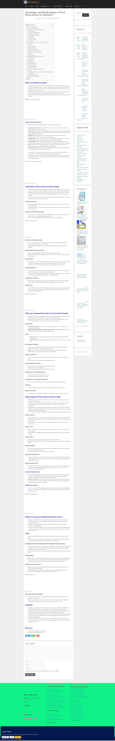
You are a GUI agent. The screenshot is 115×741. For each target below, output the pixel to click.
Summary (28, 77)
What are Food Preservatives (32, 26)
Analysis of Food (42, 631)
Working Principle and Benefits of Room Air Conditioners (81, 275)
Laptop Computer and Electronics (77, 709)
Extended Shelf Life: (32, 31)
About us (31, 6)
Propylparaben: (31, 73)
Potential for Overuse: (32, 67)
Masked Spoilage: (32, 62)
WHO (43, 632)
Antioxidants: (31, 43)
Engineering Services (45, 6)
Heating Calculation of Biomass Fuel (55, 705)
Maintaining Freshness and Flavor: (34, 35)
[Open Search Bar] (83, 6)
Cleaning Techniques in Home (76, 693)
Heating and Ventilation (82, 153)
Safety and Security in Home (83, 172)
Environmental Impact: (32, 64)
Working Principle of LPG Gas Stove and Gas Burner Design (82, 247)
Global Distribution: (32, 38)
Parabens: (30, 53)
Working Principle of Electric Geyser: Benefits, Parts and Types (82, 217)
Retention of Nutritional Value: (34, 33)
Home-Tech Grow (33, 2)
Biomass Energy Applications (53, 714)
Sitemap (25, 712)
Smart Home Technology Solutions (54, 703)
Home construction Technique (76, 704)
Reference (28, 79)
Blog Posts (77, 6)
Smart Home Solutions (57, 6)
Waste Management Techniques (77, 720)
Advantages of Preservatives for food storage (35, 29)
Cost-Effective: (31, 36)
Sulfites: (30, 70)
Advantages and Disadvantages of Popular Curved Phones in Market (82, 232)
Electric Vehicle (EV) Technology (77, 695)
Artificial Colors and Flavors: (33, 74)
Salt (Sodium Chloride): (33, 46)
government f (49, 317)
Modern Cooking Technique (83, 167)
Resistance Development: (33, 63)
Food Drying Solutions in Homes (54, 695)
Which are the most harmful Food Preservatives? (36, 69)
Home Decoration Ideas (82, 159)
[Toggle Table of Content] (51, 25)
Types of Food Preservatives (33, 28)
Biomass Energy (69, 6)
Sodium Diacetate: (32, 54)
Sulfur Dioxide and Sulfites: (33, 49)
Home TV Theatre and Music (76, 707)
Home (26, 6)
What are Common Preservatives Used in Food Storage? (37, 42)
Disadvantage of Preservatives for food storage (35, 56)
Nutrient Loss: (31, 59)
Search (78, 12)
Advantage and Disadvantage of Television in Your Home (82, 320)
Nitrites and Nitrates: (32, 48)
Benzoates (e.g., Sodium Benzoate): (34, 50)
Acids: (30, 45)
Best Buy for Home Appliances (76, 689)
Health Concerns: (31, 57)
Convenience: (31, 40)
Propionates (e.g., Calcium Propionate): (35, 52)
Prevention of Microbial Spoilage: (34, 32)
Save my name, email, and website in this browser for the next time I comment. (42, 671)
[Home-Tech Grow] (25, 2)
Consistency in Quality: (32, 39)
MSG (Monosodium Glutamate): (34, 76)
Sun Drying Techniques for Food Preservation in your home (83, 288)
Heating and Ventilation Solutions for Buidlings (57, 702)
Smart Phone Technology (82, 174)
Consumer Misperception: (33, 66)
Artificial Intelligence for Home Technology (56, 707)
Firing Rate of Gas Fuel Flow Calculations (56, 700)
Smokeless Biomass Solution (53, 689)
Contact (37, 6)
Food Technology (80, 152)
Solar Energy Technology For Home (54, 716)
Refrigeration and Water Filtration (77, 713)
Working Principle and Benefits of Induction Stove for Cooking (82, 262)
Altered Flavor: (31, 60)
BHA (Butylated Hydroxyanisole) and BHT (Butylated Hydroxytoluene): (41, 71)
